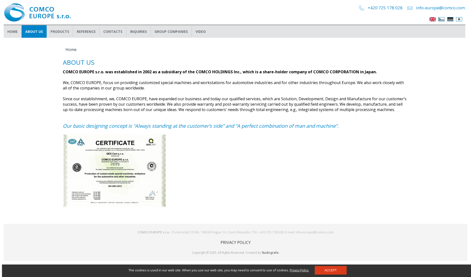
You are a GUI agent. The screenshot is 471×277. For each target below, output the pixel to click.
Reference (86, 31)
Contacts (112, 31)
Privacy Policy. (299, 270)
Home (12, 31)
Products (60, 31)
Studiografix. (270, 253)
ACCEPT (331, 270)
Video (201, 31)
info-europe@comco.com (440, 8)
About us (34, 31)
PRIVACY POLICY (236, 242)
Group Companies (171, 31)
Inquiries (138, 31)
